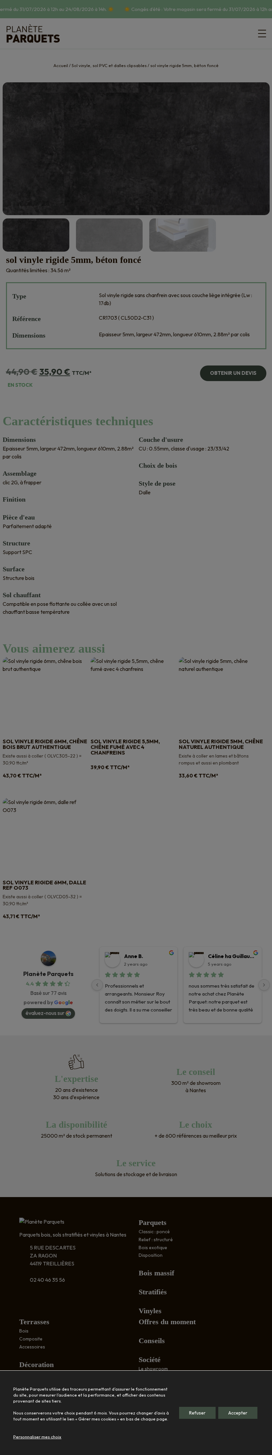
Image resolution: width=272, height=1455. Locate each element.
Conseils (152, 1340)
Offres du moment (167, 1322)
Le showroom (153, 1369)
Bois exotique (153, 1248)
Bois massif (156, 1273)
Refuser (197, 1413)
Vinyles (150, 1311)
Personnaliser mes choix (37, 1436)
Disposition (151, 1255)
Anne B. (189, 956)
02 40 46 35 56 (47, 1279)
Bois (24, 1331)
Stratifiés (153, 1292)
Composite (30, 1339)
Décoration (36, 1364)
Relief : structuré (156, 1240)
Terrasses (34, 1322)
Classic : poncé (154, 1232)
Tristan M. (109, 956)
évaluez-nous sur (45, 1013)
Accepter (237, 1413)
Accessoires (32, 1347)
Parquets (153, 1222)
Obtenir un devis (233, 373)
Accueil (60, 65)
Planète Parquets (48, 974)
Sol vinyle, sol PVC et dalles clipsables (109, 65)
